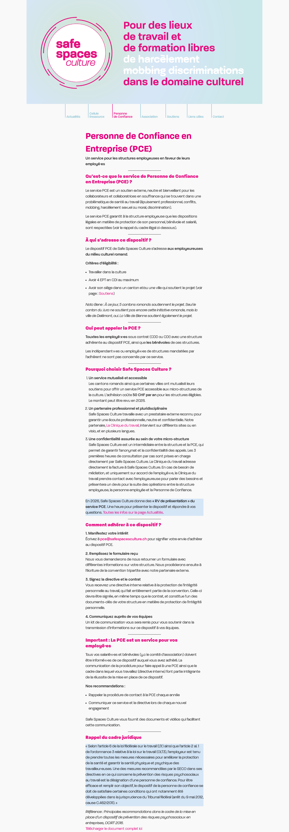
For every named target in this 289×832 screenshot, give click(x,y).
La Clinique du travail (122, 426)
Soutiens (106, 294)
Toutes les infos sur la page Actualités (133, 513)
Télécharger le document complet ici (114, 829)
